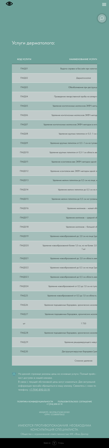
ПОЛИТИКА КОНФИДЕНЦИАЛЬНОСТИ (35, 401)
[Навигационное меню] (104, 4)
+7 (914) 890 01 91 (39, 389)
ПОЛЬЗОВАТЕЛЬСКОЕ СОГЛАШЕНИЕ (75, 401)
